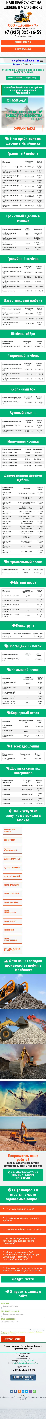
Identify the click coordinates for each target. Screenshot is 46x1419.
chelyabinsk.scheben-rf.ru (25, 60)
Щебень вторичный (12, 859)
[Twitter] (26, 1391)
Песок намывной (11, 902)
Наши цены (15, 1346)
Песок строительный (10, 939)
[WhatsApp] (34, 1391)
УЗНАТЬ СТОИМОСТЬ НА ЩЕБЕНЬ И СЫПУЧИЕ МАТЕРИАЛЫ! (24, 1175)
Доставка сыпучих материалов (12, 950)
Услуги (23, 1346)
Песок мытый (9, 921)
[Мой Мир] (23, 1391)
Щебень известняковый (10, 849)
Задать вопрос (32, 78)
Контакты (38, 1346)
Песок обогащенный (10, 912)
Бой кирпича (9, 840)
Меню (41, 59)
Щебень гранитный (12, 876)
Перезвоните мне (23, 42)
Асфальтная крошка (9, 830)
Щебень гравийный (12, 868)
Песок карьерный (11, 894)
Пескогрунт (9, 930)
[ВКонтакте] (11, 1391)
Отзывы (30, 1346)
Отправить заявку (12, 1339)
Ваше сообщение (8, 1319)
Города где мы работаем (23, 1349)
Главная (7, 1346)
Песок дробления (11, 885)
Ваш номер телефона (10, 1311)
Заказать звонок (15, 78)
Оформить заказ (23, 49)
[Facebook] (15, 1391)
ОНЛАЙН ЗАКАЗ (25, 128)
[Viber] (30, 1391)
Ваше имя (5, 1303)
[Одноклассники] (19, 1391)
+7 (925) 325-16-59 (23, 32)
